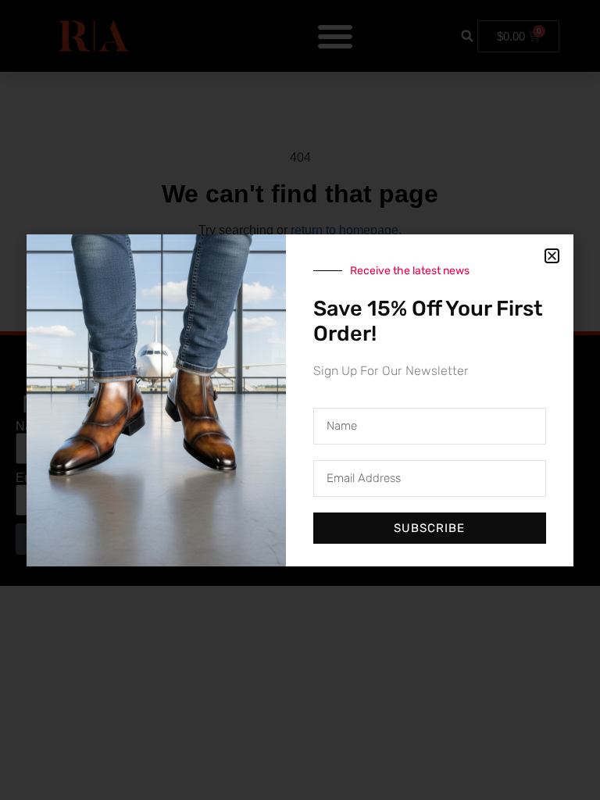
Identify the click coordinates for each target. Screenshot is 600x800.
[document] (300, 400)
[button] (552, 256)
